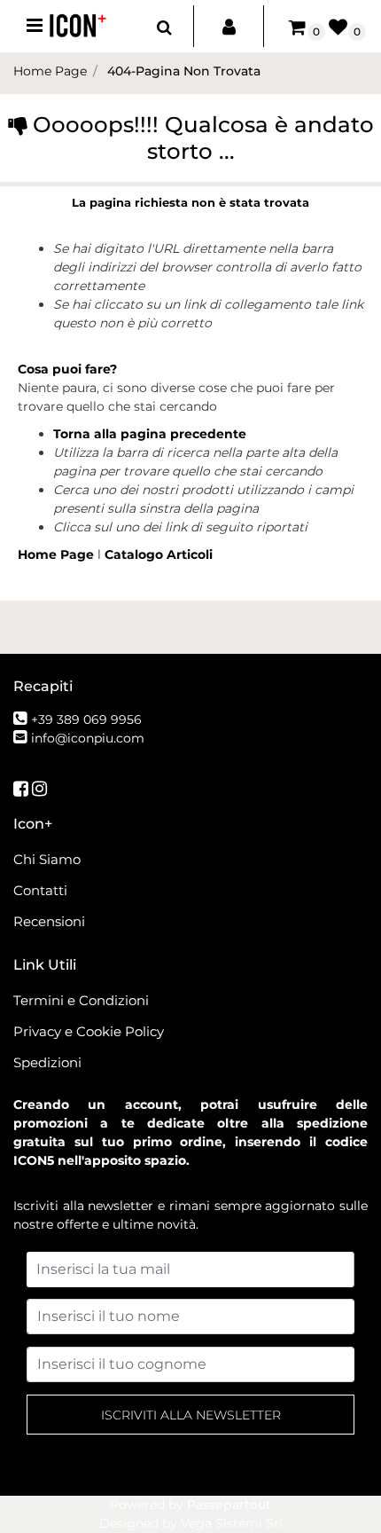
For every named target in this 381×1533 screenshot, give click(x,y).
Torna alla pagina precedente (149, 434)
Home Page (57, 554)
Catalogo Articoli (159, 554)
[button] (190, 1415)
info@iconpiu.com (87, 738)
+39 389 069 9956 (86, 719)
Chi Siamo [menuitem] (47, 859)
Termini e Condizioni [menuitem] (81, 1000)
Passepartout (229, 1505)
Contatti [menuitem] (40, 890)
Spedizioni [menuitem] (47, 1062)
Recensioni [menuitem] (49, 921)
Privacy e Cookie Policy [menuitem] (88, 1031)
